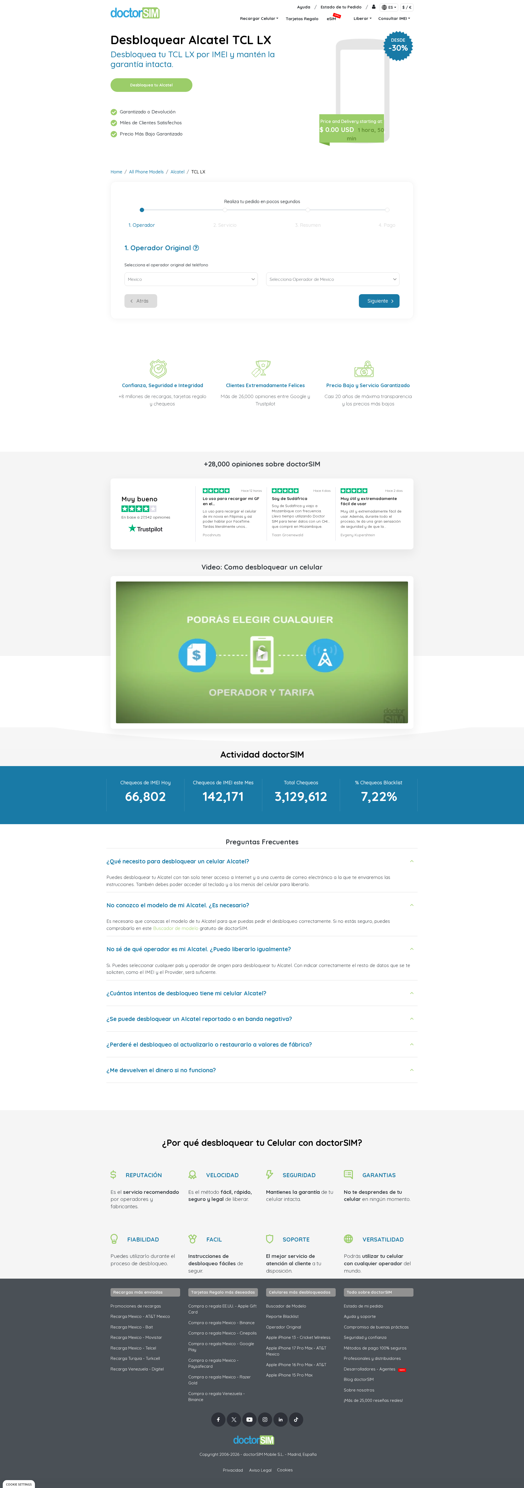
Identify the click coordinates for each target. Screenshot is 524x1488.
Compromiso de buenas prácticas (376, 1327)
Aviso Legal (260, 1470)
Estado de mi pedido (363, 1306)
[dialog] (19, 1484)
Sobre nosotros (359, 1390)
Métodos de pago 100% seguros (375, 1348)
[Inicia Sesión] (374, 7)
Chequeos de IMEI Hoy (145, 782)
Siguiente (378, 301)
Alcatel (177, 171)
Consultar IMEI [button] (392, 18)
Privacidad (233, 1470)
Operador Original (283, 1327)
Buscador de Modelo (286, 1306)
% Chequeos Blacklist (378, 782)
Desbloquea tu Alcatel (151, 85)
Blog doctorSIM (359, 1379)
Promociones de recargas (136, 1306)
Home (116, 171)
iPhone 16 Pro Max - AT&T (296, 1364)
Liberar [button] (361, 18)
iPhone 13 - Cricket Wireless (298, 1337)
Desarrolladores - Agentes (374, 1369)
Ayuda (303, 7)
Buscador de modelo (175, 928)
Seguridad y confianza (365, 1337)
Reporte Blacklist (282, 1316)
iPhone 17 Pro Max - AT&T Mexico (296, 1351)
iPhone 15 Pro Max (289, 1375)
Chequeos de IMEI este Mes (223, 782)
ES (390, 7)
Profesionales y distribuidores (372, 1358)
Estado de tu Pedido (341, 7)
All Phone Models (146, 171)
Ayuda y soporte (360, 1316)
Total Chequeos (301, 782)
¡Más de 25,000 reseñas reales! (373, 1400)
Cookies (285, 1469)
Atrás (142, 301)
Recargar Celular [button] (257, 18)
